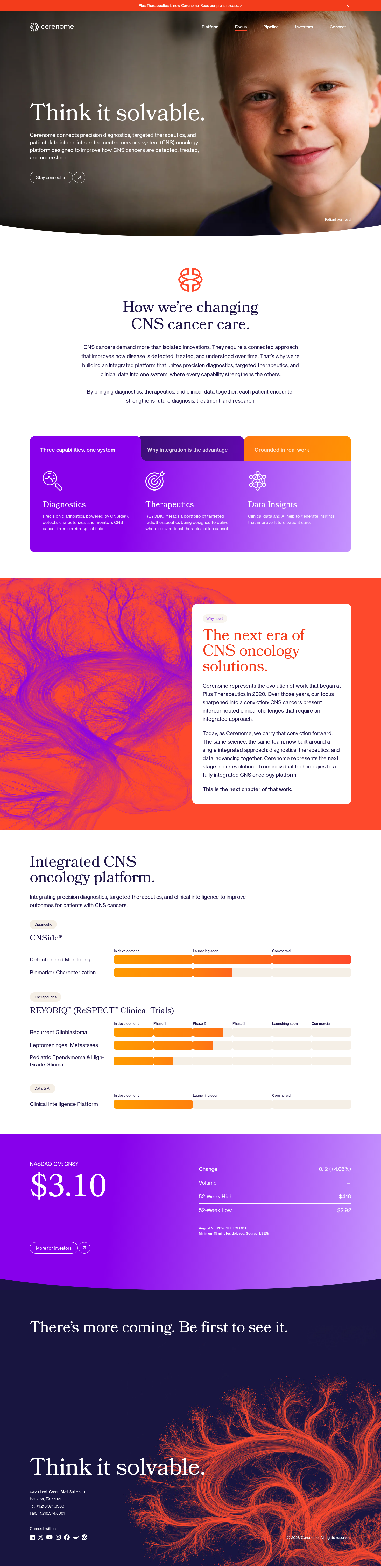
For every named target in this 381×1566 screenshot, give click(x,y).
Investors (304, 26)
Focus (241, 26)
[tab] (83, 448)
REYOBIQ (154, 516)
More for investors (54, 1248)
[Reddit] (84, 1537)
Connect (338, 26)
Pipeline (271, 26)
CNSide (117, 516)
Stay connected (51, 177)
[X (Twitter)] (40, 1537)
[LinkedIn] (32, 1537)
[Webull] (76, 1537)
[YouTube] (49, 1537)
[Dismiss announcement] (347, 6)
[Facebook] (67, 1537)
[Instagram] (58, 1537)
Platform (210, 26)
